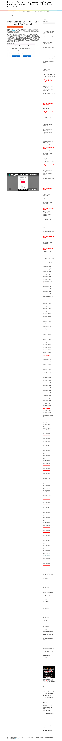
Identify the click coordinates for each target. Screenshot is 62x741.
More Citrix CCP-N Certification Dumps (48, 592)
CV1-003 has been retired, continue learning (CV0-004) (47, 133)
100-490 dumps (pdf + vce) (46, 500)
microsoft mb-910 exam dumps (47, 364)
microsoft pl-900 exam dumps (47, 367)
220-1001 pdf (46, 693)
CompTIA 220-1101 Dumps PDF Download (49, 74)
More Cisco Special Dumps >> (47, 566)
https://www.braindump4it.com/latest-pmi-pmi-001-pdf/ (17, 169)
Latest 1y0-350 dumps (46, 590)
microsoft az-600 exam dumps (47, 279)
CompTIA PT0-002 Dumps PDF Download (48, 231)
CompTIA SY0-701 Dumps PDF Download (48, 178)
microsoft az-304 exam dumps (47, 274)
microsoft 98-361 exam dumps (47, 378)
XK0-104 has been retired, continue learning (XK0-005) (47, 203)
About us (34, 11)
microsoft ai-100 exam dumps (47, 284)
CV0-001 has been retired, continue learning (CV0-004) (47, 125)
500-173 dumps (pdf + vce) (46, 504)
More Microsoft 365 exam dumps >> (48, 354)
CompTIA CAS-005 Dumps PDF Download (48, 93)
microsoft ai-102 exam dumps (47, 286)
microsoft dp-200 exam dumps (47, 291)
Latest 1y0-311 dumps (46, 599)
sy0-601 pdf (50, 730)
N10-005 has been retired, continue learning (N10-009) (47, 212)
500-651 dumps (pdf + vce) (46, 515)
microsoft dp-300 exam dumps (47, 294)
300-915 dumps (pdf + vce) (46, 436)
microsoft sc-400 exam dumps (47, 413)
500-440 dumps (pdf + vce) (46, 523)
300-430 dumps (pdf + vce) (46, 450)
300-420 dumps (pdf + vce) (46, 447)
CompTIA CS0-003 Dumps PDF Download (48, 117)
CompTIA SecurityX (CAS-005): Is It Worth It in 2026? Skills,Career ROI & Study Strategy (49, 32)
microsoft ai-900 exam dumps (47, 359)
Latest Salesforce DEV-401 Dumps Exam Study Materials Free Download (23, 23)
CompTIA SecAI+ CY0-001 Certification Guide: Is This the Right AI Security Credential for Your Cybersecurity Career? (48, 28)
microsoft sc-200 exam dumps (47, 410)
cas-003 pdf (46, 699)
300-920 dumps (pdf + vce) (46, 438)
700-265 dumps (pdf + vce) (46, 543)
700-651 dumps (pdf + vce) (46, 550)
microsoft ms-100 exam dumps (47, 337)
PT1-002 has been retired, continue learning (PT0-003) (47, 229)
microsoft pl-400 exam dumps (47, 326)
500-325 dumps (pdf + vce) (46, 510)
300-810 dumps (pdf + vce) (46, 476)
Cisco (24, 11)
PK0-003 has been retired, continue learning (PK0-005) (47, 154)
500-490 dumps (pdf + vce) (46, 512)
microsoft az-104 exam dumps (47, 266)
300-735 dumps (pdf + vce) (46, 475)
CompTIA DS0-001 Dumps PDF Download (48, 258)
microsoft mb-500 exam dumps (47, 316)
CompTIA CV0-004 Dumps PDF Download (48, 134)
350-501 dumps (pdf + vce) (46, 483)
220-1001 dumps (46, 691)
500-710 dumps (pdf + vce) (46, 517)
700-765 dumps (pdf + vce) (46, 556)
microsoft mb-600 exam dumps (47, 318)
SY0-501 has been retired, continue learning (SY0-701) (47, 174)
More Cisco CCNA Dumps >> (47, 428)
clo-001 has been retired (46, 106)
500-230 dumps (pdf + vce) (46, 509)
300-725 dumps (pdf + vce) (46, 471)
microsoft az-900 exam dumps (47, 357)
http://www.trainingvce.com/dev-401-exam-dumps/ (18, 167)
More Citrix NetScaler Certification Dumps (48, 648)
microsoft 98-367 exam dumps (47, 388)
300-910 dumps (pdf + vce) (46, 435)
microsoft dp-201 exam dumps (47, 293)
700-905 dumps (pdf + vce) (46, 561)
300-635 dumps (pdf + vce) (46, 465)
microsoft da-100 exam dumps (47, 288)
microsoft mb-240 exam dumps (47, 306)
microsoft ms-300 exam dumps (47, 345)
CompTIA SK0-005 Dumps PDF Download (48, 245)
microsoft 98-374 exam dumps (47, 395)
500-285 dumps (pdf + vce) (46, 530)
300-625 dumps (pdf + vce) (46, 463)
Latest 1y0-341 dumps (46, 611)
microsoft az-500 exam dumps (47, 277)
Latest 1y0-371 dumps (46, 608)
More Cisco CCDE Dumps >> (47, 495)
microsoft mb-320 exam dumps (47, 311)
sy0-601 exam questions (47, 728)
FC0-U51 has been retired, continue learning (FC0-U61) (48, 142)
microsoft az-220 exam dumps (47, 271)
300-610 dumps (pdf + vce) (46, 458)
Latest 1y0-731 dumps (46, 657)
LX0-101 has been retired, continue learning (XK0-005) (47, 192)
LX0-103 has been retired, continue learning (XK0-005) (47, 198)
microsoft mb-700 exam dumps (47, 319)
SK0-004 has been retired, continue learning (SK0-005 (47, 243)
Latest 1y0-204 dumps (46, 636)
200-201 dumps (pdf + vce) (46, 502)
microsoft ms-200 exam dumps (47, 340)
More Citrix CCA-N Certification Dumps (48, 620)
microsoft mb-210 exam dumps (47, 301)
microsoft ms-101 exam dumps (47, 339)
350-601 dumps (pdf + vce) (46, 485)
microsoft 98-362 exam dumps (47, 380)
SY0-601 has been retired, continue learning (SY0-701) (47, 176)
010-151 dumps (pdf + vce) (46, 499)
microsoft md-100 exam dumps (47, 334)
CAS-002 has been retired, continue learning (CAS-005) (48, 84)
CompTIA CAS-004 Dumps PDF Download (48, 91)
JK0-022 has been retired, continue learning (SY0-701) (47, 168)
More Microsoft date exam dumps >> (48, 296)
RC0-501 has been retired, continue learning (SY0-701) (47, 171)
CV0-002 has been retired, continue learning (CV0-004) (47, 127)
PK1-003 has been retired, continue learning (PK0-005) (47, 159)
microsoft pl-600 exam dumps (47, 328)
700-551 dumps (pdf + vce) (46, 548)
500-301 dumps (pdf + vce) (46, 507)
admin (12, 27)
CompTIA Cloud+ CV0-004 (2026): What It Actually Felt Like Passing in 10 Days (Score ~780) (48, 36)
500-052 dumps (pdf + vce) (46, 505)
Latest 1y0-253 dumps (46, 617)
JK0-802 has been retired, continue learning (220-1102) (47, 73)
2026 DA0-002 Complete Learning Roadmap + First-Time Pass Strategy (48, 43)
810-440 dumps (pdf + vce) (46, 563)
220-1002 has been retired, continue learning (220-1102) (48, 67)
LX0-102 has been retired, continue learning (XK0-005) (47, 195)
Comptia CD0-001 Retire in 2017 (47, 100)
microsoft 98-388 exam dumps (47, 405)
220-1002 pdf (50, 697)
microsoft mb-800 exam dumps (47, 321)
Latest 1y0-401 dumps (46, 576)
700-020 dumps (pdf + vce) (46, 533)
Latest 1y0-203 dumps (46, 626)
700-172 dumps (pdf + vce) (46, 540)
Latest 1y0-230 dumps (46, 645)
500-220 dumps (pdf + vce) (46, 528)
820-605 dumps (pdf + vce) (46, 565)
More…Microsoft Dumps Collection (48, 417)
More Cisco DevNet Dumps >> (47, 440)
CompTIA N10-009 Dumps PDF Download (48, 219)
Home (8, 11)
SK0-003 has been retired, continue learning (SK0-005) (47, 240)
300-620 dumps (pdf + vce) (46, 461)
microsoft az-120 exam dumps (47, 268)
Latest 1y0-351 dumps (46, 587)
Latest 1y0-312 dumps (46, 601)
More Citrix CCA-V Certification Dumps (48, 631)
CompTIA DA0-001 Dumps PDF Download (48, 251)
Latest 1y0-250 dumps (46, 619)
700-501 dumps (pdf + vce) (46, 545)
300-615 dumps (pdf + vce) (46, 460)
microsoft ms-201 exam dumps (47, 342)
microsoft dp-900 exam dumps (47, 361)
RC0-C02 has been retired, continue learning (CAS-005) (48, 90)
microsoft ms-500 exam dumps (47, 349)
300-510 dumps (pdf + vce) (46, 453)
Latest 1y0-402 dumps (46, 578)
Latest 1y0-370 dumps (46, 610)
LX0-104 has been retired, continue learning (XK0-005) (47, 200)
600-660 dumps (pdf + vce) (46, 532)
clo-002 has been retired (46, 108)
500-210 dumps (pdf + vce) (46, 527)
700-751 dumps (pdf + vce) (46, 555)
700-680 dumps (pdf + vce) (46, 551)
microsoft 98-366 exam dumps (47, 387)
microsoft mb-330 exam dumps (47, 313)
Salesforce (21, 27)
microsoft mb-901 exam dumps (47, 362)
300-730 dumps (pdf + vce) (46, 473)
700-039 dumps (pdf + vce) (46, 537)
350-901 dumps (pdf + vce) (46, 433)
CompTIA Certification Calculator (43, 11)
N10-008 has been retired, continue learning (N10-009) (47, 217)
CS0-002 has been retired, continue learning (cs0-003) (47, 115)
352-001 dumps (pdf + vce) (46, 493)
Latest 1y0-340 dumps (46, 589)
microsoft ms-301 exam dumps (47, 347)
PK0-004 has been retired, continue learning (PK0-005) (47, 157)
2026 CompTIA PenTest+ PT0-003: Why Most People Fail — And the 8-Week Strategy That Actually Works (48, 39)
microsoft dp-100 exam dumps (47, 289)
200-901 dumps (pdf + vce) (46, 431)
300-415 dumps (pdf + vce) (46, 445)
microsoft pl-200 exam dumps (47, 324)
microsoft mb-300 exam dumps (47, 308)
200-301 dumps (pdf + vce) (46, 426)
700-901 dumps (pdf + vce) (46, 560)
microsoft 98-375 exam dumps (47, 397)
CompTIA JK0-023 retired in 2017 (47, 185)
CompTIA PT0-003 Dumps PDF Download (48, 233)
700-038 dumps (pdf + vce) (46, 535)
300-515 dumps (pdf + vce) (46, 455)
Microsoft (29, 11)
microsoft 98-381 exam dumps (47, 400)
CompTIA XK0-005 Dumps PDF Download (48, 205)
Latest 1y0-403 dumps (46, 580)
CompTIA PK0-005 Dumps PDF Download (48, 161)
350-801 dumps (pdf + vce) (46, 488)
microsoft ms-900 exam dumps (47, 369)
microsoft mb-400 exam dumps (47, 314)
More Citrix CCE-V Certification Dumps (48, 581)
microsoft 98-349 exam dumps (47, 377)
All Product (13, 11)
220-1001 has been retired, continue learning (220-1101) (48, 65)
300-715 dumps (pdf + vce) (46, 468)
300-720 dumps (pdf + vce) (46, 470)
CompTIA (19, 11)
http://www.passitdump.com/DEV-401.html (17, 164)
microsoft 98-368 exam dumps (47, 390)
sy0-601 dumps (46, 725)
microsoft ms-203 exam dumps (47, 344)
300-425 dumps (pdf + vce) (46, 448)
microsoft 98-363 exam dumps (47, 382)
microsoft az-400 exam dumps (47, 276)
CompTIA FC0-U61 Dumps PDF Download (48, 144)
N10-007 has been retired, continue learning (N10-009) (47, 215)
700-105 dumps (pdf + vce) (46, 538)
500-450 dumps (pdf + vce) (46, 525)
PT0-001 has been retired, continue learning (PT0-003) (47, 227)
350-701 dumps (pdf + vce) (46, 486)
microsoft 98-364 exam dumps (47, 383)
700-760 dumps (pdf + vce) (46, 553)
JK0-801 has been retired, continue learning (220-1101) (47, 70)
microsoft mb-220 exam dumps (47, 303)
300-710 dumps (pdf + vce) (46, 466)
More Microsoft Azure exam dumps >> (48, 281)
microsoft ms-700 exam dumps (47, 352)
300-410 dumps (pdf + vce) (46, 443)
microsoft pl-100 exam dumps (47, 323)
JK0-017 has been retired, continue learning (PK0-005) (47, 151)
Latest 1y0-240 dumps (46, 646)
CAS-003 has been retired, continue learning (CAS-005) (48, 87)
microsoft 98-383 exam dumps (47, 403)
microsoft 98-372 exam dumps (47, 392)
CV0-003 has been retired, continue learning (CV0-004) (47, 130)
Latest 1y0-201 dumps (46, 629)
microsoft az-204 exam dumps (47, 269)
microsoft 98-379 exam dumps (47, 398)
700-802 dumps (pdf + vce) (46, 558)
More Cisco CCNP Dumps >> (47, 478)
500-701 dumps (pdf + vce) (46, 522)
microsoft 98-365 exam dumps (47, 385)
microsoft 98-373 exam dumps (47, 393)
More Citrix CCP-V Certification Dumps (48, 602)
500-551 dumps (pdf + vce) (46, 520)
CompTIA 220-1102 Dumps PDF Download (49, 76)
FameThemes (17, 738)
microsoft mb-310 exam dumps (47, 309)
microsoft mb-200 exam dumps (47, 300)
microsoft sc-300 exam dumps (47, 412)
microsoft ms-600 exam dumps (47, 350)
